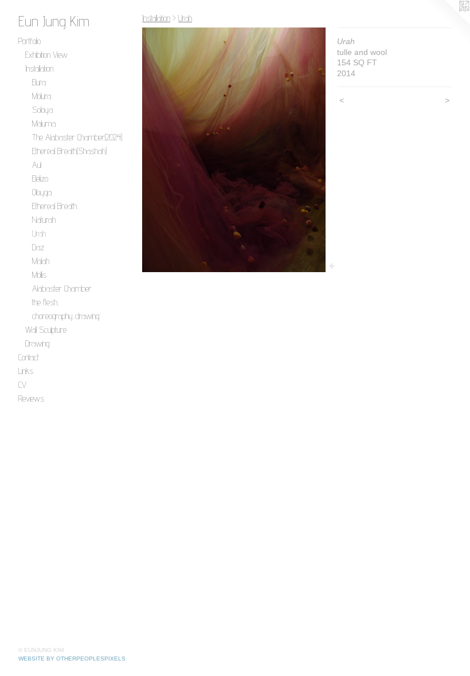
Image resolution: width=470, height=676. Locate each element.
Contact (28, 357)
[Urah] (234, 149)
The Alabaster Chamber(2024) (77, 137)
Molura (41, 96)
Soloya (42, 109)
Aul (36, 164)
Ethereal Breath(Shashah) (69, 151)
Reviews (31, 398)
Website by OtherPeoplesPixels (72, 658)
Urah (39, 233)
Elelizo (40, 178)
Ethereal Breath (54, 206)
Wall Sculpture (45, 329)
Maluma (44, 123)
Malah (40, 261)
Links (25, 370)
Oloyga (42, 192)
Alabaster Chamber (62, 288)
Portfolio (29, 41)
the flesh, (45, 302)
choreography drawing (65, 316)
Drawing (37, 343)
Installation (39, 68)
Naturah (44, 219)
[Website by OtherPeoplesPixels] (447, 23)
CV (22, 384)
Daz (38, 247)
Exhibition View (46, 54)
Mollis (39, 274)
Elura (39, 82)
